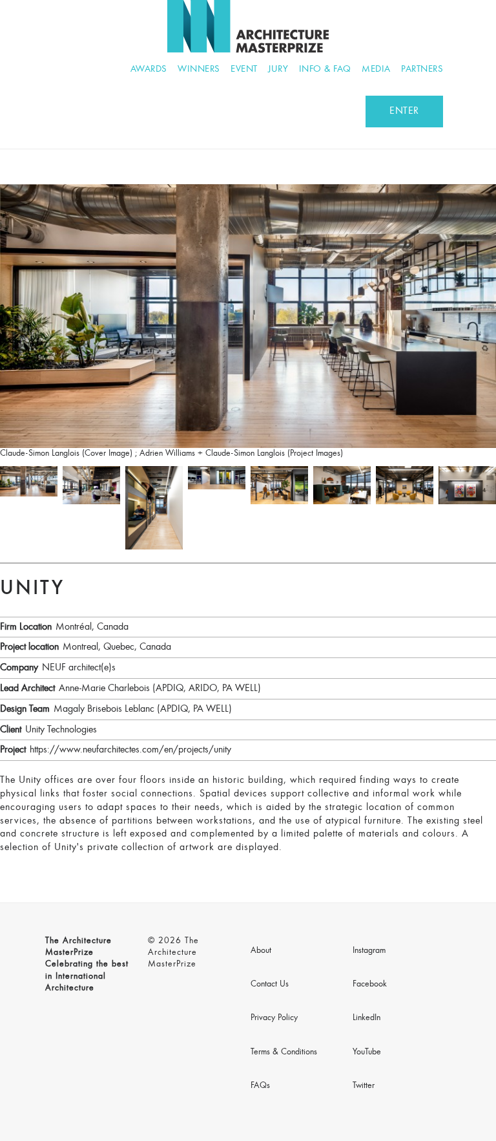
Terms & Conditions (284, 1052)
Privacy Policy (274, 1018)
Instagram (369, 950)
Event (244, 69)
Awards (148, 69)
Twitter (364, 1086)
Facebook (370, 984)
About (261, 950)
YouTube (367, 1052)
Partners (422, 69)
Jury (278, 69)
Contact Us (270, 984)
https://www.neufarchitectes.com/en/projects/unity (130, 750)
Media (376, 69)
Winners (199, 69)
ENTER (404, 111)
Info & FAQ (325, 69)
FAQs (260, 1086)
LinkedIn (366, 1018)
